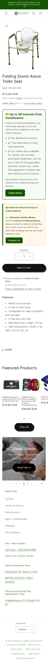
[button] (6, 13)
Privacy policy (16, 649)
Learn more (15, 193)
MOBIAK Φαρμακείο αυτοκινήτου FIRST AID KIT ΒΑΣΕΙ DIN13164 (11, 399)
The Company (12, 532)
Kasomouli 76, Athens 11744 (21, 571)
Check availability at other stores (23, 289)
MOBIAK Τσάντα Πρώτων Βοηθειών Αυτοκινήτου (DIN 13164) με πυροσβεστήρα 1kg (29, 401)
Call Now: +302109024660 (20, 549)
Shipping (19, 98)
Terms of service (14, 505)
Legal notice (33, 654)
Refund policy (12, 512)
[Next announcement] (43, 4)
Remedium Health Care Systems (28, 641)
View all (24, 427)
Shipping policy (18, 654)
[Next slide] (32, 483)
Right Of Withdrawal (16, 519)
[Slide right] (30, 419)
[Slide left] (18, 419)
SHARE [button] (8, 349)
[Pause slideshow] (43, 483)
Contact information (26, 658)
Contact (9, 499)
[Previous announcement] (5, 4)
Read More (24, 467)
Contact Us (14, 240)
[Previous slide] (16, 483)
